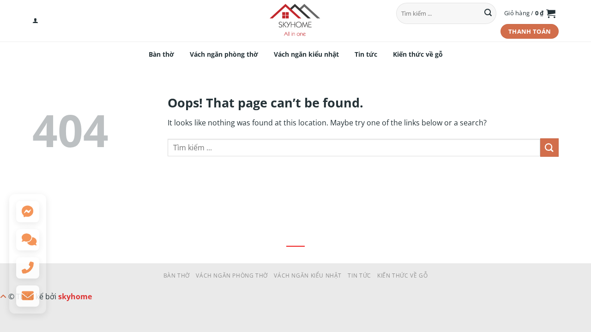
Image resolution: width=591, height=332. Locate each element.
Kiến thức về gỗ (418, 54)
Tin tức (366, 54)
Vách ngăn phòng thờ (224, 54)
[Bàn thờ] (295, 21)
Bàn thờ (161, 54)
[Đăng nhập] (35, 20)
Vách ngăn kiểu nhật (306, 54)
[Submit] (488, 13)
